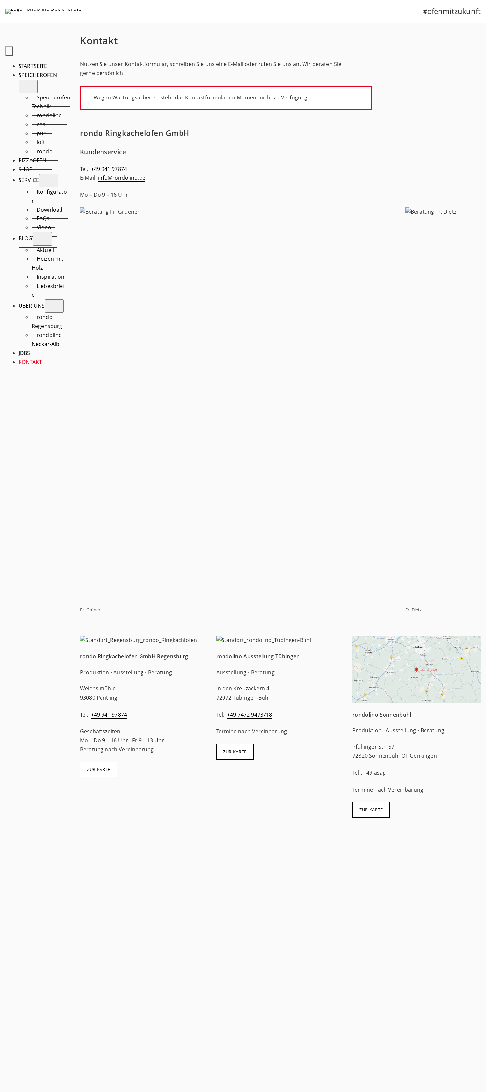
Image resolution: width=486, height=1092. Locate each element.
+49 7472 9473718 (249, 714)
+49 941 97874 (109, 169)
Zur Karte (98, 769)
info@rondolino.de (121, 177)
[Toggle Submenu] (28, 86)
